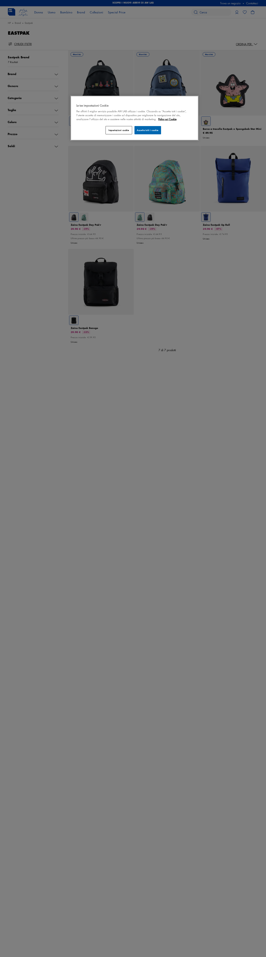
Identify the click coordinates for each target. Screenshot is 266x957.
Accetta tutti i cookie (147, 130)
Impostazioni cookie (118, 130)
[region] (134, 118)
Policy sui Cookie (167, 119)
